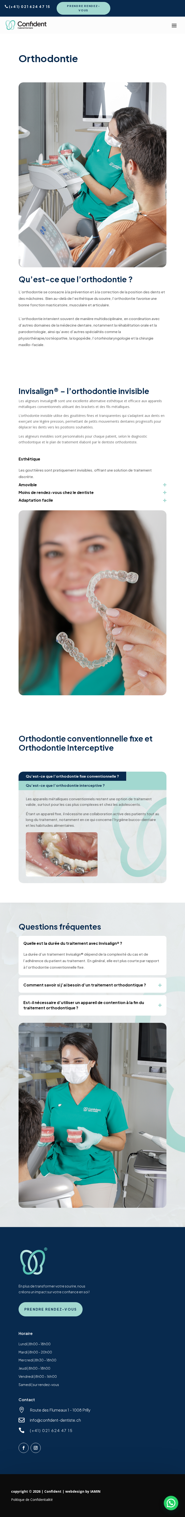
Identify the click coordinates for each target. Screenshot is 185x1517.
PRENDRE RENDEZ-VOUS (83, 8)
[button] (171, 1503)
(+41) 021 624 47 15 (30, 6)
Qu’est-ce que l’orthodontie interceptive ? (65, 785)
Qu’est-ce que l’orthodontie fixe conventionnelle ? (72, 776)
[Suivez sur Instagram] (36, 1448)
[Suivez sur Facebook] (24, 1448)
